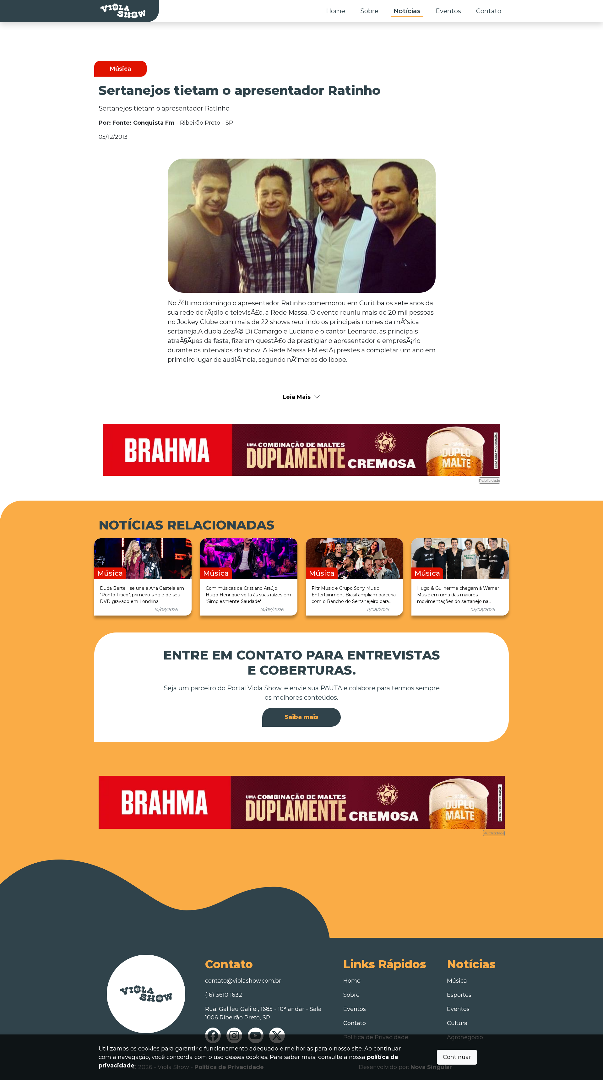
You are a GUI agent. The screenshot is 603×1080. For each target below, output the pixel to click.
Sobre (369, 11)
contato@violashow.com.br (243, 980)
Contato (488, 11)
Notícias (407, 11)
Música (457, 980)
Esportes (459, 994)
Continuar (457, 1057)
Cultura (457, 1023)
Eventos (448, 11)
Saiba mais (301, 717)
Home (335, 11)
